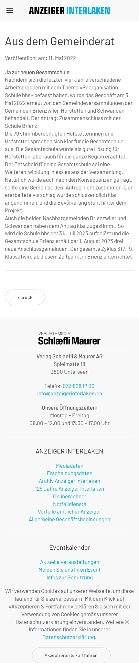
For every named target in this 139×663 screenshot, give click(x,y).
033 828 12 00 (79, 385)
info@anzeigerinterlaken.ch (69, 393)
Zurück (24, 297)
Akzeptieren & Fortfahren (71, 655)
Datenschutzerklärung (68, 637)
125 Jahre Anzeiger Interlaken (69, 488)
